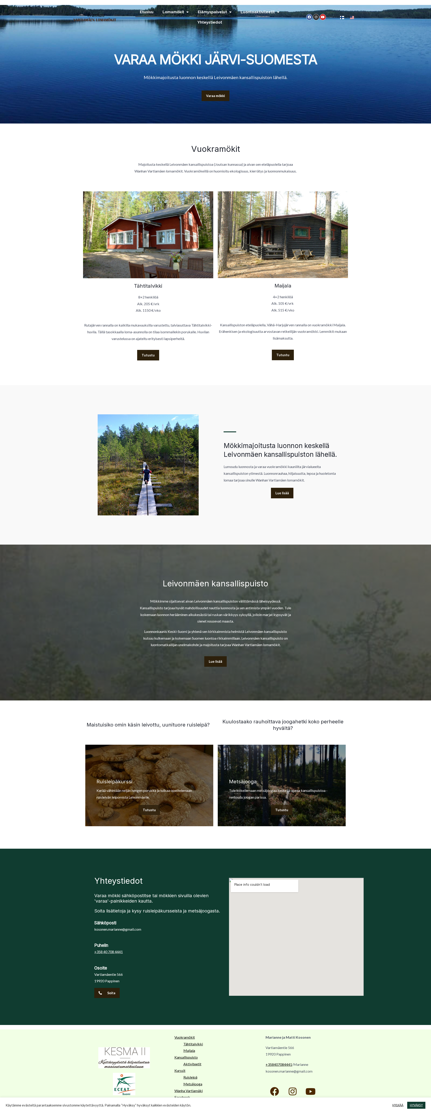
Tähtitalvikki (193, 1044)
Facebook (182, 1097)
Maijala (189, 1050)
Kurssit (179, 1070)
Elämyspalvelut (212, 12)
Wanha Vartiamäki (188, 1091)
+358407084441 (279, 1064)
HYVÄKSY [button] (416, 1105)
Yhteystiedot (210, 22)
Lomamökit (173, 12)
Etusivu (147, 12)
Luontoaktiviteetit (258, 12)
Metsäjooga (192, 1084)
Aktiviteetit (192, 1064)
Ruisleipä (190, 1077)
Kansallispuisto (186, 1057)
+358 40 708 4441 (108, 952)
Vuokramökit (184, 1037)
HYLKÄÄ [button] (397, 1105)
